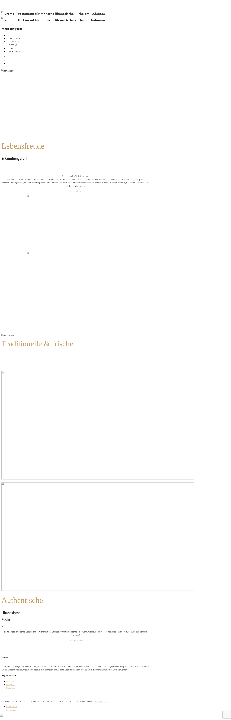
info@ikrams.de (101, 701)
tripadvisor (10, 688)
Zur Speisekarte (75, 640)
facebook (10, 681)
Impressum (11, 710)
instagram (10, 684)
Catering (13, 45)
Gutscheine (14, 42)
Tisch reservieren (7, 122)
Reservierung (15, 51)
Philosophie (15, 35)
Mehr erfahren (75, 191)
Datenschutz (11, 707)
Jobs (11, 48)
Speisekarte (14, 38)
